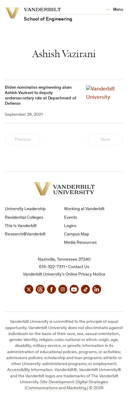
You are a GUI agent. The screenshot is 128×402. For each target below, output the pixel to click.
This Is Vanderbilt (21, 226)
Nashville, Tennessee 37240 (64, 259)
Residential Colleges (24, 217)
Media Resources (80, 242)
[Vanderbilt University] (64, 188)
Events (70, 217)
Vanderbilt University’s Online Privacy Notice (64, 274)
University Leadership (25, 209)
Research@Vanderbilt (25, 234)
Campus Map (76, 234)
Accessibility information (30, 370)
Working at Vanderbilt (84, 209)
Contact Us (78, 267)
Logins (70, 226)
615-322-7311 (52, 267)
